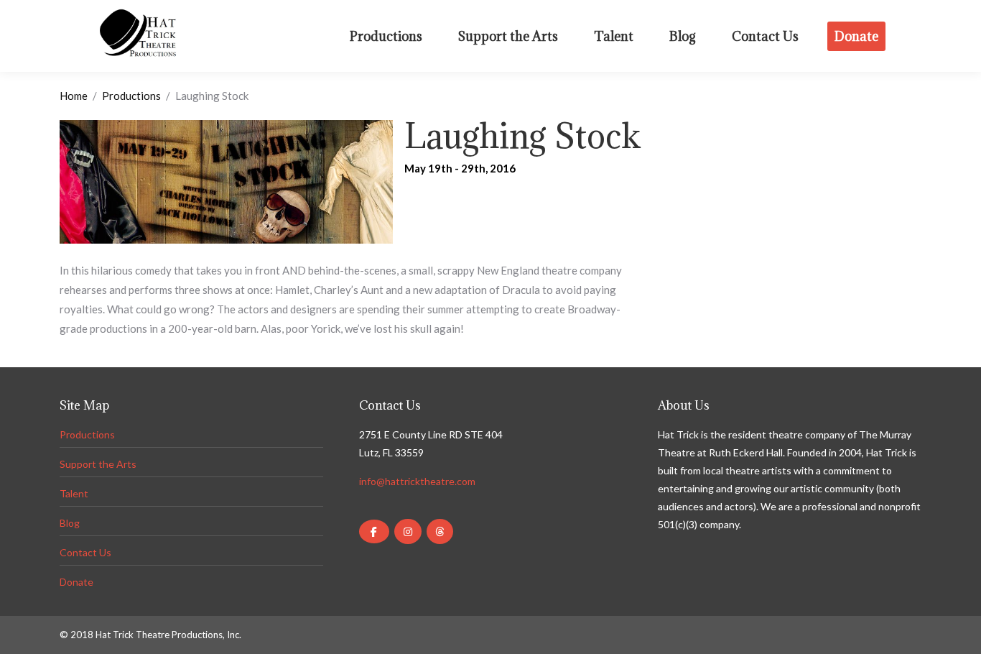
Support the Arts (98, 464)
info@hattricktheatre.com (417, 481)
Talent (74, 493)
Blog (70, 523)
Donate (76, 582)
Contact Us (85, 552)
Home (74, 95)
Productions (131, 95)
